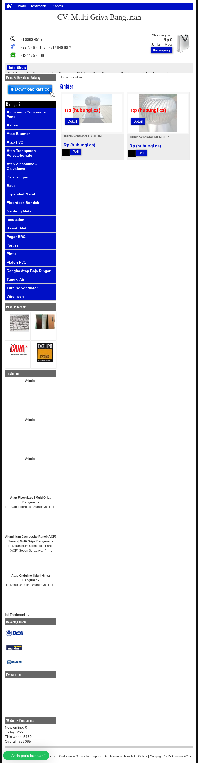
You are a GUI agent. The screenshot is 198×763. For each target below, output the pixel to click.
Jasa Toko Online (135, 756)
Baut (11, 186)
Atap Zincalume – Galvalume (22, 166)
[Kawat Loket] (19, 331)
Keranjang (161, 50)
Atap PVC (15, 142)
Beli (76, 152)
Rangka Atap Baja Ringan (29, 271)
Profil (22, 6)
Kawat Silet (16, 228)
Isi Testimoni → (17, 615)
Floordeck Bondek (23, 203)
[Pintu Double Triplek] (45, 328)
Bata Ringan (17, 177)
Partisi (12, 245)
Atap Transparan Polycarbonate (21, 153)
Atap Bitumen (19, 134)
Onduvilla (82, 756)
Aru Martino (112, 756)
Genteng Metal (19, 211)
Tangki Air (15, 279)
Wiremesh (15, 296)
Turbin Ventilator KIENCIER (149, 137)
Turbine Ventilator (22, 288)
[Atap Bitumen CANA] (19, 354)
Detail (72, 121)
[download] (30, 97)
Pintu (11, 254)
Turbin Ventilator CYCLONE (83, 136)
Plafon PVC (16, 262)
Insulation (15, 220)
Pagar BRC (16, 237)
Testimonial (39, 6)
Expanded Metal (21, 194)
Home (64, 77)
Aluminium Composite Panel (26, 114)
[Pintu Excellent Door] (45, 361)
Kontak (58, 6)
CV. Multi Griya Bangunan (99, 17)
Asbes (12, 125)
